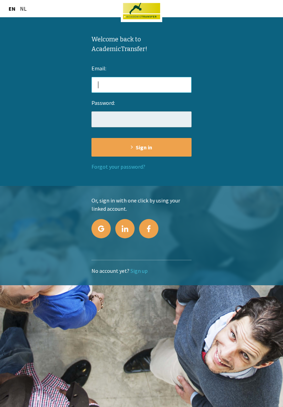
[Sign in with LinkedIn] (125, 228)
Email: (98, 68)
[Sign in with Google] (101, 228)
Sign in (144, 147)
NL (23, 8)
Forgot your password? (118, 166)
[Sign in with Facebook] (148, 228)
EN (12, 8)
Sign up (139, 270)
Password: (103, 102)
